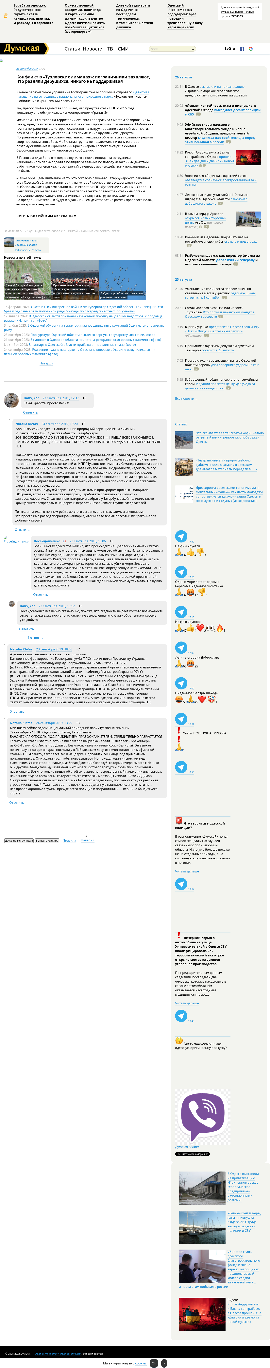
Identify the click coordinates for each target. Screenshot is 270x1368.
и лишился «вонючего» (221, 262)
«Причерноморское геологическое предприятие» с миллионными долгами (216, 93)
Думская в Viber (187, 1147)
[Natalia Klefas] (9, 419)
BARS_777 (31, 398)
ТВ (110, 48)
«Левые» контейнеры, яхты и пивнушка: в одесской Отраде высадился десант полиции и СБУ (244, 1222)
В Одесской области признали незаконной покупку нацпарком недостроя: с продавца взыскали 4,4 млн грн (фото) (83, 318)
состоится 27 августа (218, 350)
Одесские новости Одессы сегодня (58, 1353)
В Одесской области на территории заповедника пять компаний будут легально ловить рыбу (84, 327)
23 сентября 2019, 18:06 (88, 541)
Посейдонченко (47, 541)
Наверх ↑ (46, 363)
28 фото (36, 250)
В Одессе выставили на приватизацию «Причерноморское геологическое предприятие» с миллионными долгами (243, 1187)
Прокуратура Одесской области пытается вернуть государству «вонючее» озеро (93, 335)
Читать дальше (187, 871)
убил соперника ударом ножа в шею (222, 367)
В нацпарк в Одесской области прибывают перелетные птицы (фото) (82, 344)
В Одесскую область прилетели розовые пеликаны (121, 295)
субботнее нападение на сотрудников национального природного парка (82, 94)
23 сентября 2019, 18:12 (57, 606)
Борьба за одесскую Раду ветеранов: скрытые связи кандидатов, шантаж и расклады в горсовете (33, 14)
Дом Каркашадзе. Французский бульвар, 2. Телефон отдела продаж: (240, 12)
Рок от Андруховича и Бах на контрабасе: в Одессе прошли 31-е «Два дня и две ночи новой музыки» (245, 1313)
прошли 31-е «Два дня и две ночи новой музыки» (209, 161)
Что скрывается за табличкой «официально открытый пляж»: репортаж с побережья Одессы (230, 437)
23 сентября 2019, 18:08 (54, 649)
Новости (93, 48)
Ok (154, 1363)
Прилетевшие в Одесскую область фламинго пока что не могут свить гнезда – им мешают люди (75, 291)
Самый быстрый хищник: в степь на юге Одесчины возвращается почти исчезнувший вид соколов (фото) (27, 291)
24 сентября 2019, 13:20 (60, 424)
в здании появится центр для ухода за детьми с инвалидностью (220, 386)
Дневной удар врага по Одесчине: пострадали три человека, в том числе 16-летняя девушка (134, 16)
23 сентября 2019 (27, 68)
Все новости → (186, 398)
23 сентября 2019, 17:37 (60, 398)
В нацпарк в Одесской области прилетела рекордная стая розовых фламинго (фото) (95, 339)
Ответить (30, 412)
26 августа (183, 77)
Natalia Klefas (26, 424)
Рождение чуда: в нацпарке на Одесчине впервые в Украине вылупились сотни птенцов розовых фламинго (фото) (80, 351)
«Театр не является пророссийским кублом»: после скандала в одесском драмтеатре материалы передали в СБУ (226, 464)
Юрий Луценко (197, 327)
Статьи (72, 48)
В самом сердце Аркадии (204, 214)
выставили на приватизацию (222, 86)
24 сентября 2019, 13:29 (54, 723)
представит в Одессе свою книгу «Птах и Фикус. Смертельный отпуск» (222, 329)
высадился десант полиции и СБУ (223, 112)
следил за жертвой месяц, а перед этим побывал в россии (220, 139)
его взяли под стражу (240, 241)
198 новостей (22, 250)
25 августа (183, 279)
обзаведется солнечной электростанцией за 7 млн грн (221, 182)
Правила (69, 840)
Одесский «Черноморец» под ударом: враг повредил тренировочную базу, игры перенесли (185, 16)
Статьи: (181, 424)
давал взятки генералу (235, 260)
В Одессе (192, 86)
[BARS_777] (11, 406)
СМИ (123, 48)
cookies (141, 1363)
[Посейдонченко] (16, 541)
